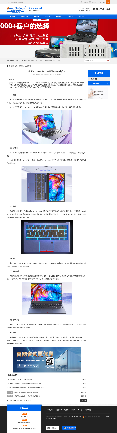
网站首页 (13, 17)
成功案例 (47, 17)
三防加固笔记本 (47, 61)
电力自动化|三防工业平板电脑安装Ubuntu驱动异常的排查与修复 (24, 384)
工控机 (16, 61)
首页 (16, 66)
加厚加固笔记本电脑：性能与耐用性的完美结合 (27, 393)
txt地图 (54, 418)
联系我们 (94, 2)
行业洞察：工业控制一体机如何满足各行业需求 (27, 396)
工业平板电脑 (56, 61)
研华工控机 (31, 61)
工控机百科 (28, 66)
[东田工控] (16, 9)
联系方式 (81, 17)
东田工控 (16, 2)
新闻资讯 (58, 17)
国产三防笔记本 (17, 400)
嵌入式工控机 (23, 61)
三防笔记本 (35, 17)
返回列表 (83, 400)
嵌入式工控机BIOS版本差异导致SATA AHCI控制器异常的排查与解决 (25, 388)
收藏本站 (85, 2)
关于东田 (70, 17)
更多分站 (102, 2)
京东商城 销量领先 (35, 9)
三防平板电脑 (38, 61)
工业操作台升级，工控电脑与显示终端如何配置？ (20, 379)
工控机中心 (24, 17)
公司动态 (94, 79)
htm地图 (50, 418)
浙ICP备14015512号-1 (75, 416)
